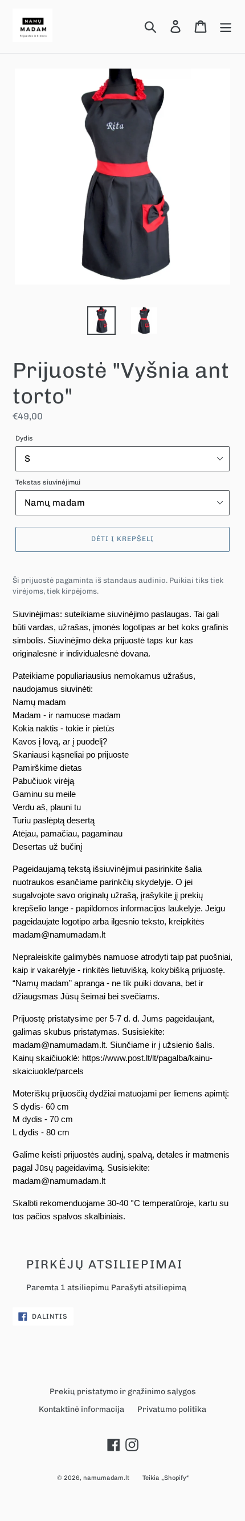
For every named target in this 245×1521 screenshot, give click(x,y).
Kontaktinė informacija (81, 1409)
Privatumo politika (171, 1409)
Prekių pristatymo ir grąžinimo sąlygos (123, 1391)
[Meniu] (225, 26)
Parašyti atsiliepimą (148, 1287)
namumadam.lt (106, 1478)
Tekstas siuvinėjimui (47, 482)
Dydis (24, 438)
